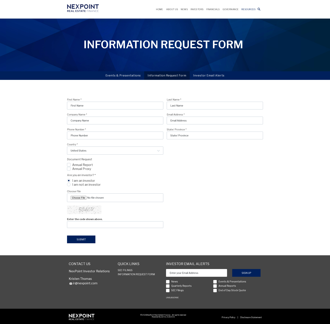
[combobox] (115, 151)
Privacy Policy (228, 317)
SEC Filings (125, 270)
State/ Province (176, 129)
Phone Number (76, 129)
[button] (259, 9)
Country (72, 144)
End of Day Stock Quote (232, 290)
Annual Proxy (81, 169)
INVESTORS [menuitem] (197, 9)
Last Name (174, 99)
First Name (74, 99)
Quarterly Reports (181, 285)
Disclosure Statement (251, 317)
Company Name (77, 114)
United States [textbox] (78, 150)
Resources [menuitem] (248, 9)
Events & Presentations (123, 75)
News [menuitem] (184, 9)
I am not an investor (86, 184)
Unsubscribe (172, 298)
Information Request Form (167, 75)
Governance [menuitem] (231, 9)
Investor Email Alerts (208, 75)
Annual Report (82, 165)
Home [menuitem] (159, 9)
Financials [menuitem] (213, 9)
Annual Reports (227, 285)
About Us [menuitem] (172, 9)
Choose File (74, 191)
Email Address (176, 114)
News (174, 281)
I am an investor (83, 180)
